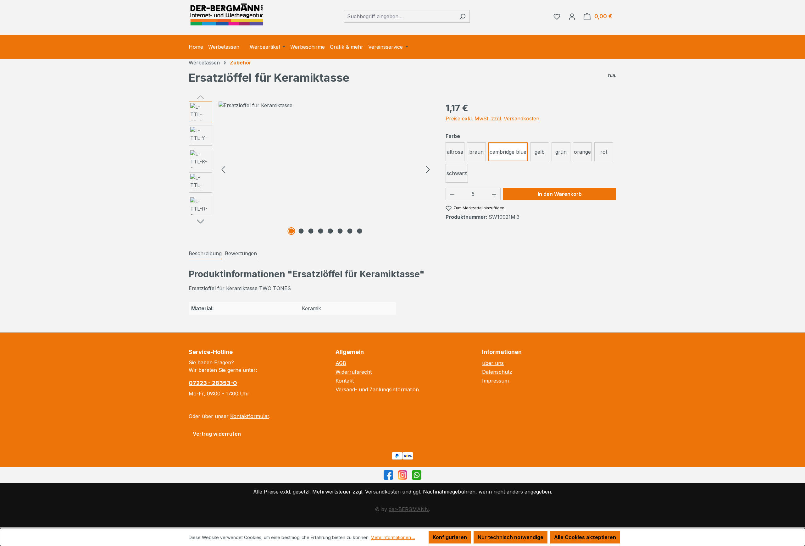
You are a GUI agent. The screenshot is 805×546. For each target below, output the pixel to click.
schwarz (457, 173)
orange (582, 152)
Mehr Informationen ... (393, 537)
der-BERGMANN (409, 509)
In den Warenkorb (560, 194)
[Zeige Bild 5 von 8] (330, 231)
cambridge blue (508, 152)
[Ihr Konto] (572, 16)
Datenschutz (497, 372)
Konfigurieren (450, 537)
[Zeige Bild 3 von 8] (311, 231)
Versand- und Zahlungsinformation (377, 389)
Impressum (495, 381)
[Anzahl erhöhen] (494, 194)
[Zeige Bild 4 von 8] (320, 231)
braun (476, 152)
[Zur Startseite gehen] (226, 15)
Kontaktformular (249, 416)
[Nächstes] (428, 169)
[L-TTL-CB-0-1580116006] (326, 105)
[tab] (205, 253)
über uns (493, 363)
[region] (310, 169)
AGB (341, 363)
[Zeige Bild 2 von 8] (301, 231)
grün (561, 152)
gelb (540, 152)
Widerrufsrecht (354, 372)
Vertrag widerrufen (217, 434)
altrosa (455, 152)
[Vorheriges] (223, 169)
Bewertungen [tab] (241, 253)
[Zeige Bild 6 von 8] (340, 231)
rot (603, 152)
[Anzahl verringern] (452, 194)
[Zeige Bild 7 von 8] (350, 231)
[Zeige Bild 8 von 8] (359, 231)
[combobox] (399, 16)
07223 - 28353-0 (213, 383)
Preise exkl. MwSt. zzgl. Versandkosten (492, 118)
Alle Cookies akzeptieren (585, 537)
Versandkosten (383, 491)
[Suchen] (462, 16)
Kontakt (345, 381)
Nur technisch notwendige (510, 537)
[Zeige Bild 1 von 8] (291, 231)
